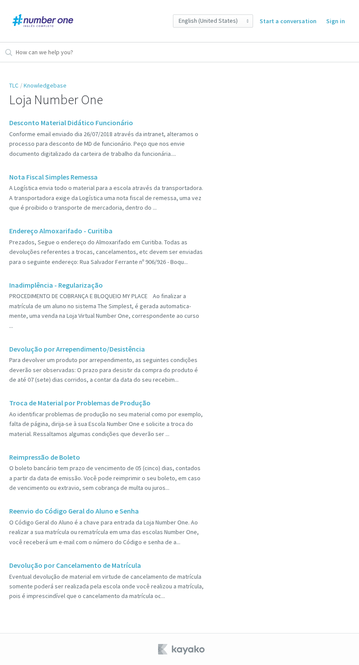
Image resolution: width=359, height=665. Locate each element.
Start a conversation (288, 21)
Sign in (335, 21)
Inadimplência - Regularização (56, 285)
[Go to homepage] (42, 21)
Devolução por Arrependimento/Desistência (77, 349)
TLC (13, 85)
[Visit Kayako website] (182, 649)
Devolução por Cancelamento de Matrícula (75, 565)
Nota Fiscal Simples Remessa (53, 176)
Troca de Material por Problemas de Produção (80, 402)
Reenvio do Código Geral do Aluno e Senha (74, 511)
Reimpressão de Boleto (44, 457)
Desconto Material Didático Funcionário (71, 122)
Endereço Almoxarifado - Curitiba (61, 230)
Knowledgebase (45, 85)
